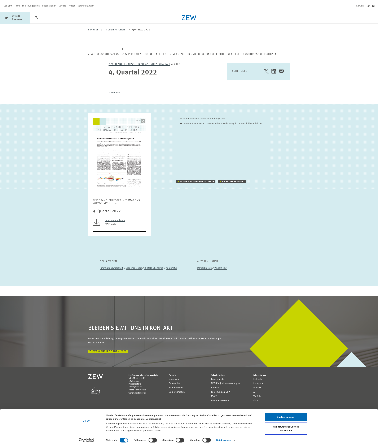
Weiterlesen (114, 93)
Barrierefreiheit (176, 388)
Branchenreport (233, 181)
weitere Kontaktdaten (137, 393)
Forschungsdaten (31, 6)
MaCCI (214, 396)
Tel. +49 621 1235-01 (136, 378)
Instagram (258, 383)
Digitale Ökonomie (153, 268)
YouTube (257, 396)
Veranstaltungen (86, 6)
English (360, 6)
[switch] (153, 440)
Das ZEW (8, 6)
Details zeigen (223, 440)
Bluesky (257, 388)
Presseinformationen (137, 390)
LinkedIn (257, 379)
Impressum (174, 379)
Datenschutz (175, 383)
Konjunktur (171, 268)
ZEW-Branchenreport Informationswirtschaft (139, 64)
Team (17, 6)
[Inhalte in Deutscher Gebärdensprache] (368, 6)
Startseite (95, 30)
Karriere (62, 6)
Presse (72, 6)
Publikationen (49, 6)
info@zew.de (133, 381)
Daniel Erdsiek (204, 268)
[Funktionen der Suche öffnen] (36, 18)
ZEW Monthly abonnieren (109, 351)
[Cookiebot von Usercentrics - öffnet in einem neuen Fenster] (86, 440)
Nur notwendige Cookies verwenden (286, 428)
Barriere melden (177, 392)
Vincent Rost (220, 268)
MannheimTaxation (220, 400)
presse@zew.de (135, 387)
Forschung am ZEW (220, 392)
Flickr (256, 400)
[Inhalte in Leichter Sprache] (373, 6)
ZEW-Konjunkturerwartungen (225, 383)
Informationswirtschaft (197, 181)
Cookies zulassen (286, 417)
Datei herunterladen (115, 220)
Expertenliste (217, 379)
